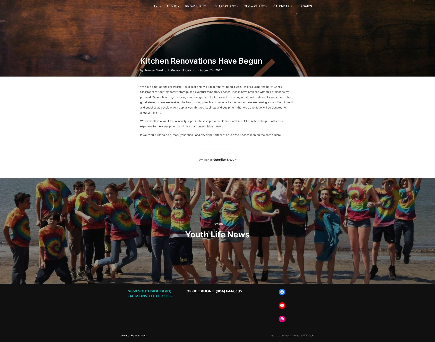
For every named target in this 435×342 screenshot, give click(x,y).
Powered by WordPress (134, 335)
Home (157, 6)
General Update (181, 70)
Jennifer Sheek (154, 70)
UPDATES (305, 6)
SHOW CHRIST (254, 6)
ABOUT (171, 6)
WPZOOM (308, 335)
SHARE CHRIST (225, 6)
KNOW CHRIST (195, 6)
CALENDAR (281, 6)
